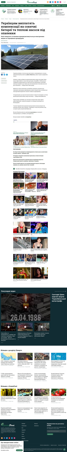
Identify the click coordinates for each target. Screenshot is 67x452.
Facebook (28, 168)
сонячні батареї (4, 80)
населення (33, 112)
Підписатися (50, 434)
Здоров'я (17, 5)
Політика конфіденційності (44, 445)
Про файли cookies (5, 450)
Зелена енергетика (16, 18)
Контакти (36, 425)
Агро (26, 5)
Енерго (22, 5)
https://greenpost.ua (60, 448)
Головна (2, 18)
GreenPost (28, 117)
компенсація (3, 78)
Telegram (44, 168)
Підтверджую (19, 450)
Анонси (34, 5)
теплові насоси (3, 82)
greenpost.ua (31, 449)
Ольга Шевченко (4, 42)
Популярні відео (8, 291)
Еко (13, 5)
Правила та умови (54, 445)
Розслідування (40, 5)
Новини (2, 5)
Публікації (8, 5)
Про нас (36, 423)
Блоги (30, 5)
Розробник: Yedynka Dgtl (62, 445)
